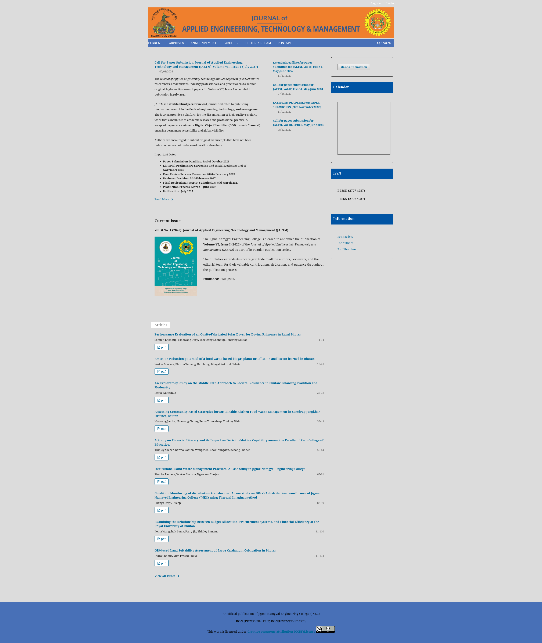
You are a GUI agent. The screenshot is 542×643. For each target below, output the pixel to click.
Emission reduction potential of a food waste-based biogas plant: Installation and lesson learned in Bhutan (235, 359)
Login (390, 3)
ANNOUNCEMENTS (204, 43)
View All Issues (165, 576)
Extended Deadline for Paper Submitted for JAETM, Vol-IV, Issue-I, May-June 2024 (298, 67)
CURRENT (155, 43)
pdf (163, 347)
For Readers (345, 236)
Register (376, 3)
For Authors (345, 243)
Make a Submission (353, 67)
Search (385, 43)
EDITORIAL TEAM (258, 43)
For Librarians (346, 249)
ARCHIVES (176, 43)
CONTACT (285, 43)
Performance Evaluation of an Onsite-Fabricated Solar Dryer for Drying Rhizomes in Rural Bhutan (228, 334)
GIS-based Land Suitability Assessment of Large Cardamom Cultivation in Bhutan (215, 550)
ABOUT (230, 43)
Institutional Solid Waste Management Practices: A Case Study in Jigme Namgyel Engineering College (230, 469)
